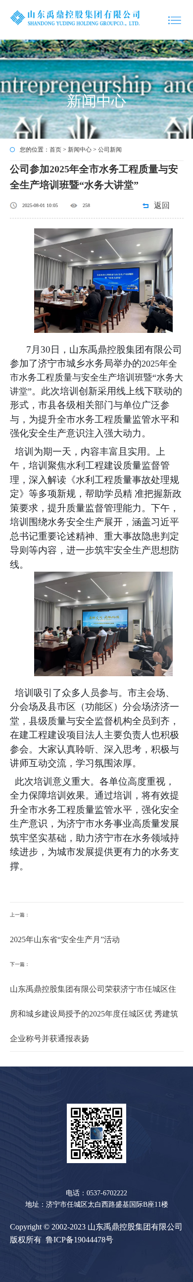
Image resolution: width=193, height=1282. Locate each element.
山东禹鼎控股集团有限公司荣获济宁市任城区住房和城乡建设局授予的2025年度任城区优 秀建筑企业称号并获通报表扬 (94, 1014)
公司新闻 (110, 149)
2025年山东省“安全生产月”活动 (65, 939)
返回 (162, 205)
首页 (55, 149)
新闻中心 (80, 149)
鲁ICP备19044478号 (79, 1239)
